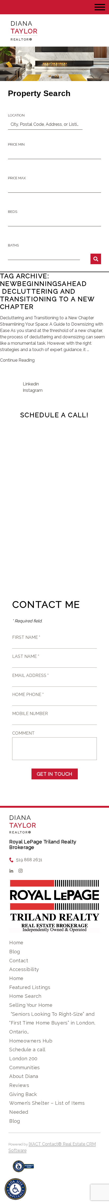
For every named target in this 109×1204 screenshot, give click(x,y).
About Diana (23, 1076)
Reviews (19, 1085)
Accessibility (24, 969)
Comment (23, 733)
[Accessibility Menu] (15, 1189)
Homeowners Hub (30, 1041)
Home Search (25, 996)
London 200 (23, 1058)
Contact (18, 960)
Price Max (17, 178)
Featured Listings (29, 987)
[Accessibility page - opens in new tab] (23, 1168)
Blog (14, 951)
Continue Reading (17, 360)
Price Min (16, 144)
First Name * (26, 637)
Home (16, 942)
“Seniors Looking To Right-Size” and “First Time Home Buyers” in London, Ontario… (52, 1023)
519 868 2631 (29, 859)
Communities (24, 1067)
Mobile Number (30, 713)
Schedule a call (27, 1049)
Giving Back (23, 1094)
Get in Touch (54, 774)
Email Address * (30, 675)
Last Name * (25, 656)
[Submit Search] (95, 259)
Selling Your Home (30, 1005)
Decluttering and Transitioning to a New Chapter (47, 299)
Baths (13, 245)
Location (16, 115)
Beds (12, 212)
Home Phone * (28, 694)
